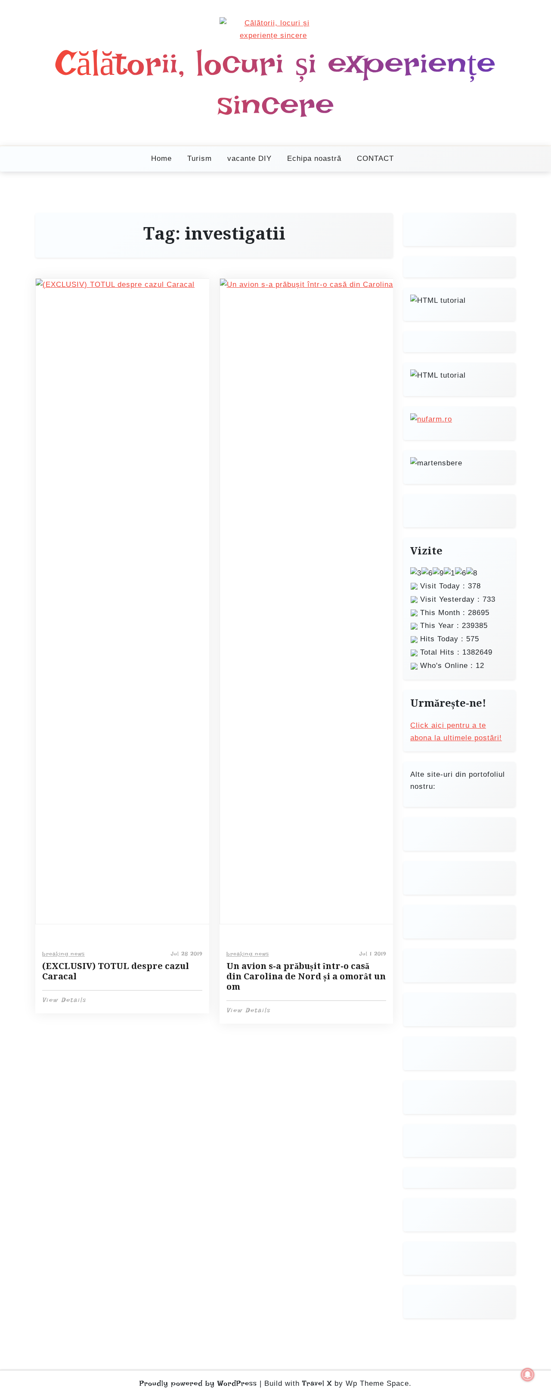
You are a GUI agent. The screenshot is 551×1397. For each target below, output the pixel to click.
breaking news (63, 954)
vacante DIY (249, 158)
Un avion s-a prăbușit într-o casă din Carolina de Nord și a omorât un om (306, 976)
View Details (64, 1000)
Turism (199, 158)
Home (161, 158)
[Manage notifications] (528, 1375)
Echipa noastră (314, 158)
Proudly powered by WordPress (198, 1383)
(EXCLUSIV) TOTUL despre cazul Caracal (115, 971)
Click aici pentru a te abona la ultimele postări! (456, 731)
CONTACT (375, 158)
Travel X (317, 1383)
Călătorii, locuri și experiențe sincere (275, 83)
